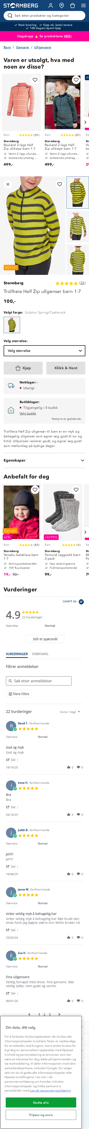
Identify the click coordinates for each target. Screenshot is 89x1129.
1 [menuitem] (39, 1014)
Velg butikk (28, 413)
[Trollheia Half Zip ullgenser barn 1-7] (12, 325)
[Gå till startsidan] (21, 6)
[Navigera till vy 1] (77, 192)
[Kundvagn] (72, 5)
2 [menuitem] (44, 1014)
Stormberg (14, 283)
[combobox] (70, 712)
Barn (7, 47)
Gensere (22, 47)
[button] (13, 759)
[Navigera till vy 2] (77, 226)
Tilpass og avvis (41, 1115)
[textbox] (82, 713)
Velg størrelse (19, 350)
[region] (41, 1072)
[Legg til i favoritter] (35, 80)
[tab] (45, 639)
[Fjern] (79, 15)
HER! (68, 36)
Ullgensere (42, 47)
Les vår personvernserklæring (50, 1090)
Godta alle (41, 1102)
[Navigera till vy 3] (77, 260)
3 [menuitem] (50, 1014)
